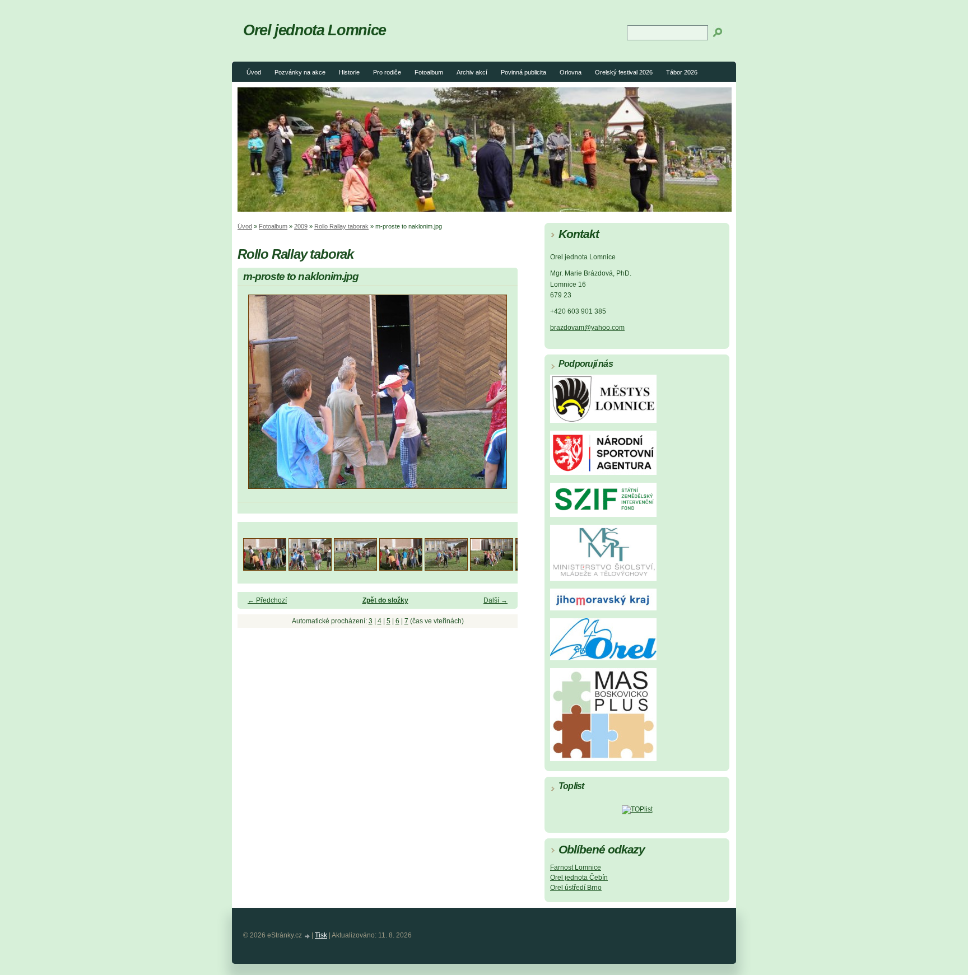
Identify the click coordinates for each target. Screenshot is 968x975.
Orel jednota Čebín (579, 877)
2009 (301, 226)
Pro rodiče (387, 72)
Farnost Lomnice (575, 867)
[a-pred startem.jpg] (446, 567)
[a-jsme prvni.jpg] (355, 567)
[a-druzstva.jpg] (310, 567)
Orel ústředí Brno (576, 888)
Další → (495, 600)
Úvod (253, 72)
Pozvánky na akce (299, 72)
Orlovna (570, 72)
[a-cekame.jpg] (264, 567)
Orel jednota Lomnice (314, 30)
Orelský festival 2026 (624, 72)
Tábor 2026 (681, 72)
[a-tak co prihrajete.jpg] (491, 567)
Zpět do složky (385, 600)
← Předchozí (267, 600)
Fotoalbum (429, 72)
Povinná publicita (523, 72)
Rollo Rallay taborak (341, 226)
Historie (349, 72)
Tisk (321, 935)
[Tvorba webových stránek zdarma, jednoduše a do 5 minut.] (307, 936)
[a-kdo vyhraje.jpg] (400, 567)
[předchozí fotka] (255, 397)
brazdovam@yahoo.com (587, 328)
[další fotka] (499, 397)
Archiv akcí (472, 72)
